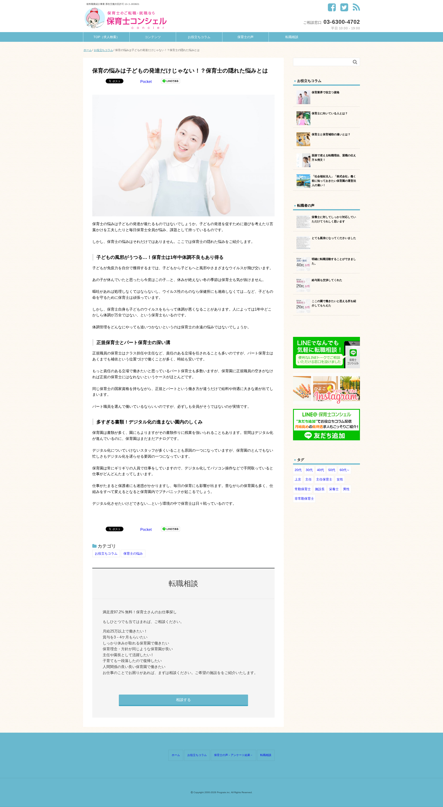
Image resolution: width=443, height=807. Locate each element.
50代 (331, 470)
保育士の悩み (133, 553)
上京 (298, 479)
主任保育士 (324, 479)
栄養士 (334, 489)
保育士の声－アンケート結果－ (233, 755)
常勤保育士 (303, 489)
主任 (308, 479)
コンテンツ (153, 37)
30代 (309, 470)
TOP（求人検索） (106, 37)
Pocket (146, 82)
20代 (298, 470)
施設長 (320, 489)
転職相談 (291, 37)
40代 (320, 470)
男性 (346, 489)
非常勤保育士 (304, 498)
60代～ (345, 470)
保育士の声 (245, 37)
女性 (340, 479)
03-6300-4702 (341, 22)
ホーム (176, 755)
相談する (183, 700)
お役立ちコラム (199, 37)
